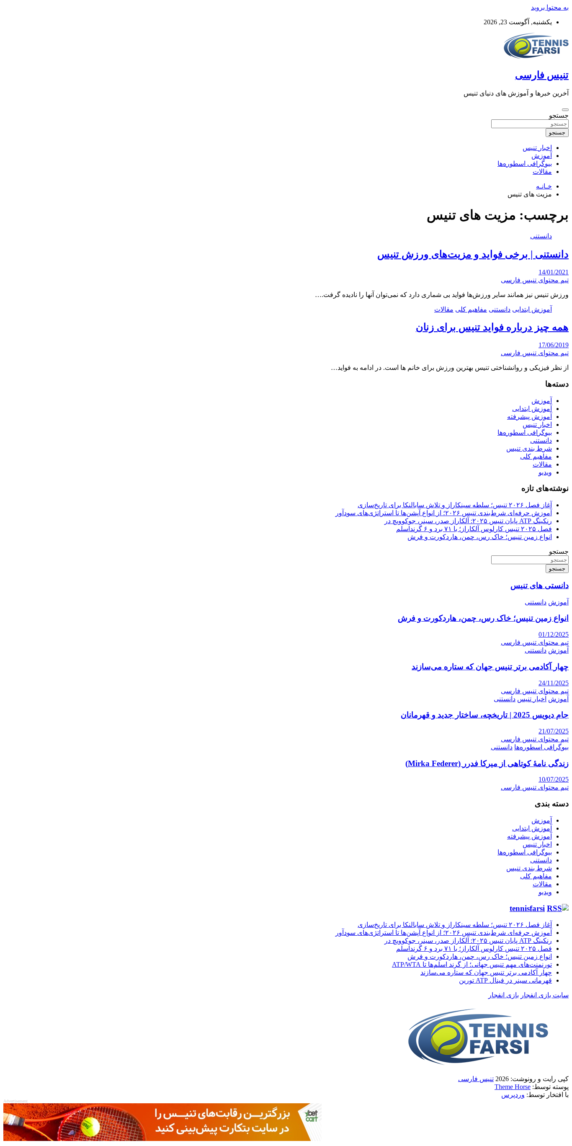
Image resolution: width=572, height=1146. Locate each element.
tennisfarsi (527, 908)
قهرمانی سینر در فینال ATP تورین (505, 980)
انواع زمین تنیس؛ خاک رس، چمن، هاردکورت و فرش (479, 536)
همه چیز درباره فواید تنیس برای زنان (492, 327)
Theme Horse (513, 1086)
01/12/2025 (554, 634)
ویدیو (545, 472)
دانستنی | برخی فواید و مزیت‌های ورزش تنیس (473, 254)
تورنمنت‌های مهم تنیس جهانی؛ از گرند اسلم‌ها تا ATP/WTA (472, 964)
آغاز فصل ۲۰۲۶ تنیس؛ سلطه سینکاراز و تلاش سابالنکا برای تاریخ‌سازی (455, 504)
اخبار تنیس (537, 147)
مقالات (542, 171)
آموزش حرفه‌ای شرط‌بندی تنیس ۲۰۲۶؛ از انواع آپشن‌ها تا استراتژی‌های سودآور (443, 512)
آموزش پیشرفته (529, 416)
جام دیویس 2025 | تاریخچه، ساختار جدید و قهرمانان (485, 714)
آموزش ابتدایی (532, 309)
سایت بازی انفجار (544, 995)
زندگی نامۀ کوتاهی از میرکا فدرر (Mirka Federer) (487, 763)
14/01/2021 (554, 272)
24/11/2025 (554, 683)
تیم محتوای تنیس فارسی (535, 280)
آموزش (541, 155)
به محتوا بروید (550, 7)
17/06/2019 (554, 344)
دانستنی (541, 236)
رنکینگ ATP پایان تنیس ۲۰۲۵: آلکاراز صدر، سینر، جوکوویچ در (468, 520)
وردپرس (513, 1094)
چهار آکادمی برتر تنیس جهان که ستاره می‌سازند (490, 666)
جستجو (559, 115)
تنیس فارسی (542, 75)
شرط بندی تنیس (529, 448)
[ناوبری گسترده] (565, 109)
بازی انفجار (503, 995)
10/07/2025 (554, 779)
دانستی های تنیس (539, 585)
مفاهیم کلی (471, 309)
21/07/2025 (554, 731)
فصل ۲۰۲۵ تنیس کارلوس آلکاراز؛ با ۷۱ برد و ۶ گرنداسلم (474, 528)
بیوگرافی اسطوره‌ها (524, 163)
